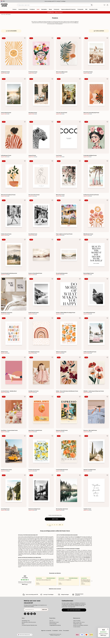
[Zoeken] (92, 5)
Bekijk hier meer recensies (55, 588)
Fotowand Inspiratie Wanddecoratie (29, 625)
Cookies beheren (76, 626)
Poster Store (3, 14)
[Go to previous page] (47, 525)
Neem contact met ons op (78, 622)
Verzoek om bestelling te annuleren (80, 625)
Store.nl (61, 546)
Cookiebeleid (55, 630)
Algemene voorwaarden (46, 630)
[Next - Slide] (92, 581)
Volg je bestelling (76, 620)
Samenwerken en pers (54, 622)
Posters (9, 14)
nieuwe (66, 560)
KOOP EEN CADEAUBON (75, 609)
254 (60, 524)
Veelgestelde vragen (77, 623)
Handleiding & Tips (26, 620)
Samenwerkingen (53, 623)
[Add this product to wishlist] (24, 38)
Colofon (60, 630)
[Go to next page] (62, 525)
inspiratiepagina (87, 557)
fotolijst (77, 536)
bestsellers (59, 560)
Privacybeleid (66, 630)
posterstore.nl (59, 540)
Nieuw (23, 623)
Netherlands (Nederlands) (25, 634)
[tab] (104, 5)
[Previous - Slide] (34, 581)
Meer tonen (55, 519)
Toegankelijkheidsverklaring (55, 625)
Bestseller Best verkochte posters (29, 622)
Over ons (51, 620)
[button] (103, 632)
